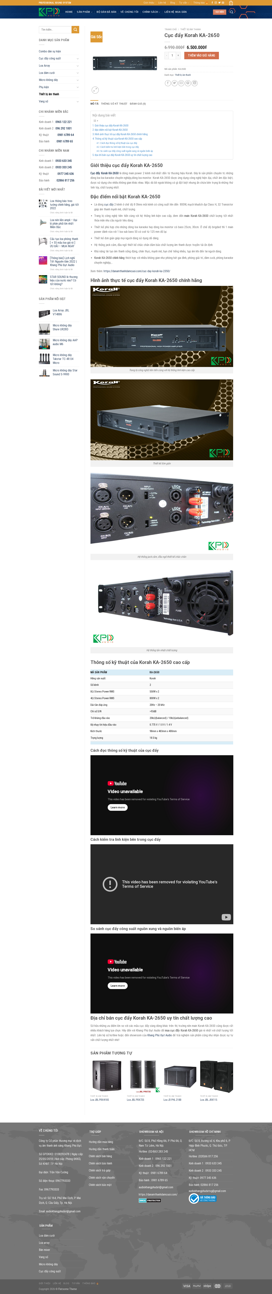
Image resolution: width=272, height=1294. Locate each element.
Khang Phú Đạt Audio (159, 1035)
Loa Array (44, 65)
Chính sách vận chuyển (102, 1177)
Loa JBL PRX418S (99, 1099)
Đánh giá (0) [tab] (138, 103)
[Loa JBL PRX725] (143, 1076)
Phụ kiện (44, 87)
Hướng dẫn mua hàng (101, 1142)
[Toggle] (77, 58)
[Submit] (75, 29)
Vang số (43, 101)
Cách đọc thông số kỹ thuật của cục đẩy (118, 143)
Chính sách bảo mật (100, 1185)
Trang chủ (170, 29)
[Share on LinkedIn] (195, 83)
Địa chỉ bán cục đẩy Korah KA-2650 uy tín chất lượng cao (123, 154)
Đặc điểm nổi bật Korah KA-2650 (111, 129)
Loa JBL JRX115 (208, 1099)
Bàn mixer (44, 1250)
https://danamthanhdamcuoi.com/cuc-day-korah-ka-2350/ (137, 271)
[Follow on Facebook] (212, 2)
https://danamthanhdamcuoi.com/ (158, 1194)
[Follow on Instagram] (216, 2)
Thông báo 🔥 (200, 2)
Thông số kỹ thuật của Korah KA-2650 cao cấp (118, 138)
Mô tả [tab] (94, 103)
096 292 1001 (64, 128)
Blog (172, 2)
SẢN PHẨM (83, 12)
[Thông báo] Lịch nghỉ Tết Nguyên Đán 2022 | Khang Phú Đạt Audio (63, 261)
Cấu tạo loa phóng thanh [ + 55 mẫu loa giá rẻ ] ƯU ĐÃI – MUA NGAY (64, 242)
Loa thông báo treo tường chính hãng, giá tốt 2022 (64, 204)
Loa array (44, 1243)
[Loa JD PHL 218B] (180, 1076)
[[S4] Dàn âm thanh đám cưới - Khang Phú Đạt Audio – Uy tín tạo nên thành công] (49, 12)
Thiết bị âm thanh (49, 94)
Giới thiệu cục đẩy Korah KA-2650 (111, 125)
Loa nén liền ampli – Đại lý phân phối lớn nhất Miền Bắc (63, 223)
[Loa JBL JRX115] (216, 1076)
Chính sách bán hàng (100, 1156)
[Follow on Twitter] (219, 2)
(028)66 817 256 (208, 1156)
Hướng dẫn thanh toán (102, 1149)
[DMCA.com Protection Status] (150, 1200)
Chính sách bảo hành (100, 1163)
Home (69, 12)
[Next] (233, 1084)
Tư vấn (183, 2)
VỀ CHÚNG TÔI (129, 12)
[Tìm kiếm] (231, 12)
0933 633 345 (64, 161)
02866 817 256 (65, 180)
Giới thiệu (149, 2)
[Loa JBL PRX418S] (106, 1076)
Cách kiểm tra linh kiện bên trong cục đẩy (119, 147)
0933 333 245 (64, 167)
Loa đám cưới (47, 73)
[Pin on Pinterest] (188, 83)
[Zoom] (95, 90)
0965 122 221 (64, 122)
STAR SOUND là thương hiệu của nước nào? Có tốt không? (64, 280)
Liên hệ (162, 2)
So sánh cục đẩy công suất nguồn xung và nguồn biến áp (126, 151)
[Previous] (90, 1084)
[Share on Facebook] (168, 83)
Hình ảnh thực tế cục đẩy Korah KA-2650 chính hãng (121, 134)
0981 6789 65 (65, 141)
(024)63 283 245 (158, 1151)
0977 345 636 (66, 174)
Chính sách (150, 12)
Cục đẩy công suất (50, 58)
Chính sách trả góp (99, 1170)
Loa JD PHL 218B (172, 1099)
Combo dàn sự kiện (50, 51)
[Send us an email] (223, 2)
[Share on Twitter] (175, 83)
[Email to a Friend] (181, 83)
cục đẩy (109, 204)
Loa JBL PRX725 (135, 1099)
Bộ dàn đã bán (106, 12)
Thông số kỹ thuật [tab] (114, 103)
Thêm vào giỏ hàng (201, 55)
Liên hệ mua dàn (175, 12)
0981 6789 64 (66, 135)
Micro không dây (48, 80)
